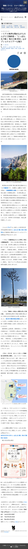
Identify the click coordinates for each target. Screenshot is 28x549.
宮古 (14, 47)
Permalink (6, 532)
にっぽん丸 (9, 25)
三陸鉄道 (16, 25)
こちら (25, 502)
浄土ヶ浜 (16, 27)
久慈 (21, 25)
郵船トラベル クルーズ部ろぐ (14, 5)
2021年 (3, 25)
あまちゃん (19, 17)
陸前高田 (22, 27)
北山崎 (3, 27)
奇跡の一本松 (9, 27)
